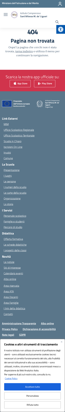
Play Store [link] (46, 83)
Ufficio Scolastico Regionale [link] (19, 130)
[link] (60, 29)
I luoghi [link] (8, 176)
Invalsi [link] (7, 153)
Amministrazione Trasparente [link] (19, 323)
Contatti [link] (8, 314)
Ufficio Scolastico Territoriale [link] (19, 135)
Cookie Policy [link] (11, 378)
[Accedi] (60, 4)
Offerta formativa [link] (13, 239)
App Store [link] (22, 83)
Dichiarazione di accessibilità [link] (39, 329)
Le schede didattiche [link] (15, 245)
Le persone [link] (10, 181)
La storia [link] (8, 204)
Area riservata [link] (11, 286)
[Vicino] (62, 342)
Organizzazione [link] (12, 198)
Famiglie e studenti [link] (14, 221)
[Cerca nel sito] (57, 22)
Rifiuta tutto (32, 404)
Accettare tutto (32, 386)
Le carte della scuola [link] (15, 193)
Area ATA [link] (9, 291)
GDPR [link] (22, 335)
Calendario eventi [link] (13, 273)
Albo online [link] (10, 279)
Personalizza (32, 395)
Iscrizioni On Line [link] (13, 147)
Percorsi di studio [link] (13, 227)
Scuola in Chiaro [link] (12, 141)
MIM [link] (6, 124)
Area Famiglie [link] (11, 303)
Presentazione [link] (12, 170)
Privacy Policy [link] (10, 329)
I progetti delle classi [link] (15, 250)
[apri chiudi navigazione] (6, 15)
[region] (32, 375)
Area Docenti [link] (11, 297)
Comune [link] (8, 158)
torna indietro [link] (24, 51)
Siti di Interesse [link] (12, 268)
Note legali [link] (8, 335)
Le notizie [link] (9, 262)
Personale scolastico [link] (15, 216)
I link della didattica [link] (14, 308)
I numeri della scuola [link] (15, 187)
